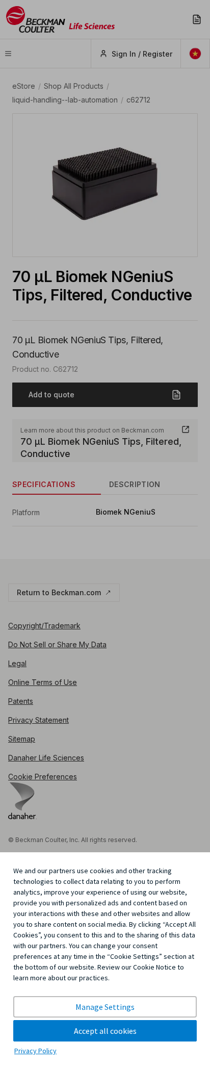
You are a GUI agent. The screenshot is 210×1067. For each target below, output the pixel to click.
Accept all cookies (105, 1031)
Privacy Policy (35, 1050)
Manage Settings (105, 1007)
